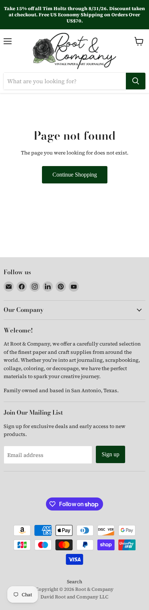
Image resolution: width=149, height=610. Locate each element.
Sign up (110, 454)
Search (74, 582)
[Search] (135, 81)
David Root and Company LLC (74, 597)
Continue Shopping (74, 174)
